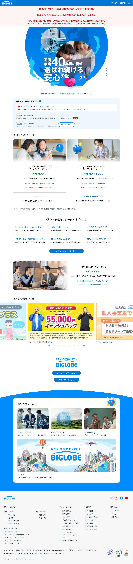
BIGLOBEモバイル (13, 521)
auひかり (10, 518)
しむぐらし (43, 518)
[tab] (106, 68)
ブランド (90, 514)
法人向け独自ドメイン (69, 540)
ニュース (90, 520)
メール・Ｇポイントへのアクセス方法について (38, 106)
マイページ (115, 511)
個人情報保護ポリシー (59, 550)
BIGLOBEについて (86, 93)
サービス (114, 3)
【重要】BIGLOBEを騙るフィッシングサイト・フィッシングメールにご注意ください (53, 109)
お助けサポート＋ (13, 532)
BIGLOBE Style (92, 526)
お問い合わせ (8, 550)
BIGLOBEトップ (60, 554)
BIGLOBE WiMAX (13, 524)
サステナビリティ (93, 517)
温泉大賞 (42, 515)
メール (113, 514)
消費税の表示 (19, 550)
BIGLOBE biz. (67, 511)
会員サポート (115, 517)
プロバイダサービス (69, 520)
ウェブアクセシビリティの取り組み (38, 550)
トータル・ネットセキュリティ (17, 538)
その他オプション (13, 544)
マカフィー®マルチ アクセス (70, 536)
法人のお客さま (65, 507)
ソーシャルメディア (93, 529)
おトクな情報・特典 (68, 93)
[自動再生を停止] (106, 78)
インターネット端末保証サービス (18, 535)
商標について (48, 554)
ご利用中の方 (113, 507)
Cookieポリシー (91, 550)
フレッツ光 (66, 517)
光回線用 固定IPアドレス (70, 523)
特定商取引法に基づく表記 (13, 554)
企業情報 (123, 3)
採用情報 (90, 523)
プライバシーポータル (76, 550)
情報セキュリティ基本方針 (33, 554)
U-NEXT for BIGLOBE (14, 541)
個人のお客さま (10, 507)
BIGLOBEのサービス (50, 93)
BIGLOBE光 (11, 515)
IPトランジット (67, 532)
